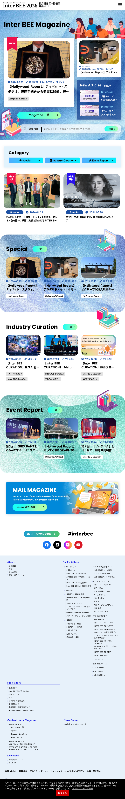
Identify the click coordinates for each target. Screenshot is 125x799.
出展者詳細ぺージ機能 (103, 570)
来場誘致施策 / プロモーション (78, 578)
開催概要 (12, 566)
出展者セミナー (100, 598)
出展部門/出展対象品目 (74, 594)
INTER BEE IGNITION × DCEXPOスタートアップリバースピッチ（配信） (24, 748)
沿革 (10, 569)
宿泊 (10, 698)
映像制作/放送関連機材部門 (77, 613)
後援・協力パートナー (18, 575)
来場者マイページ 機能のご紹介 (21, 710)
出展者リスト (14, 688)
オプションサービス (101, 581)
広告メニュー (99, 588)
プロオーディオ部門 (74, 603)
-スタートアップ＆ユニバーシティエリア (106, 647)
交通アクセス (14, 694)
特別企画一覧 (99, 619)
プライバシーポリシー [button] (82, 788)
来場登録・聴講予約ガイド (19, 707)
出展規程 (69, 620)
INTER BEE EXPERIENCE (104, 630)
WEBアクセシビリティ (74, 771)
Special (26, 160)
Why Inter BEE (71, 567)
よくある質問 (98, 668)
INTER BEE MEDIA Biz (103, 623)
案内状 (96, 602)
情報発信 (97, 608)
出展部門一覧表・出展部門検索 (78, 599)
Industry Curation (63, 160)
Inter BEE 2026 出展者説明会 (78, 586)
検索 (111, 129)
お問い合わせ (98, 671)
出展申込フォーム (100, 664)
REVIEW (12, 763)
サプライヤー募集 (101, 612)
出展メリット (71, 570)
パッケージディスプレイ (103, 605)
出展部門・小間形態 (74, 627)
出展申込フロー (72, 634)
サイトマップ (56, 771)
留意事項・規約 (72, 637)
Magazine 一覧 (39, 115)
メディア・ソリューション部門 (78, 616)
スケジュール (98, 660)
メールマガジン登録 (41, 534)
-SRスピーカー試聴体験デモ (105, 632)
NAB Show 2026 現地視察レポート (23, 744)
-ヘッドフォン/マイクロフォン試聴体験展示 (106, 636)
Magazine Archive (16, 741)
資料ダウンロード (16, 760)
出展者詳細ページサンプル (104, 577)
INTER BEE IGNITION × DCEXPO (104, 642)
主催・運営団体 (94, 771)
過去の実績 (13, 572)
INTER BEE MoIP (101, 655)
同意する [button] (62, 793)
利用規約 (23, 771)
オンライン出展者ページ (102, 567)
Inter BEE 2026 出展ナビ (77, 583)
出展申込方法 (71, 630)
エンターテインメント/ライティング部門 (78, 608)
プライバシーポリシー (38, 771)
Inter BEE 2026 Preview (19, 691)
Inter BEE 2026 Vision (76, 574)
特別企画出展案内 (100, 616)
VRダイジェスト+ (14, 373)
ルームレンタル (100, 595)
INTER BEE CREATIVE (103, 626)
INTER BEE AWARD (102, 585)
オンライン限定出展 (102, 574)
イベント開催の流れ (17, 701)
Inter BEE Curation (16, 379)
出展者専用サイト (100, 675)
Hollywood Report (18, 98)
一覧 (39, 249)
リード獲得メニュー (102, 591)
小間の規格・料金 (73, 624)
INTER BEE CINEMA (102, 652)
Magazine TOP (15, 724)
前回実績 (69, 590)
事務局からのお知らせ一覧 (76, 724)
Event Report (100, 160)
